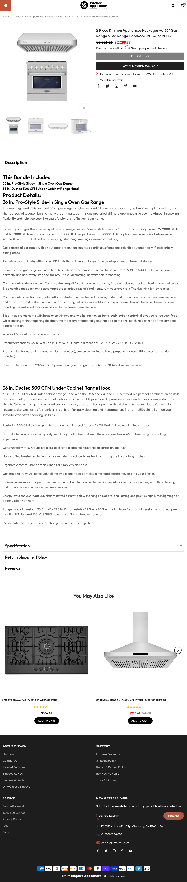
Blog (6, 832)
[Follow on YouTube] (135, 86)
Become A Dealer (14, 780)
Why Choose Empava (16, 786)
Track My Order (106, 780)
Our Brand (9, 754)
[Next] (178, 650)
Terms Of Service (14, 813)
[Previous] (9, 650)
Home (6, 16)
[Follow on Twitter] (107, 86)
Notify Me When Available (140, 66)
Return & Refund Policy (111, 767)
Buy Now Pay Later (108, 773)
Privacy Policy (12, 819)
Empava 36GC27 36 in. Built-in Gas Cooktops (29, 699)
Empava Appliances (86, 876)
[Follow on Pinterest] (125, 86)
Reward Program (14, 767)
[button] (40, 707)
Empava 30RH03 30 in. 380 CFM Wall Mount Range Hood (130, 699)
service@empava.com (115, 842)
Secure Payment (13, 806)
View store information (112, 79)
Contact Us (10, 760)
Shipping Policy (106, 760)
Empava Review (13, 773)
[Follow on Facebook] (98, 86)
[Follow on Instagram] (116, 86)
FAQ (5, 826)
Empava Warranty (108, 754)
